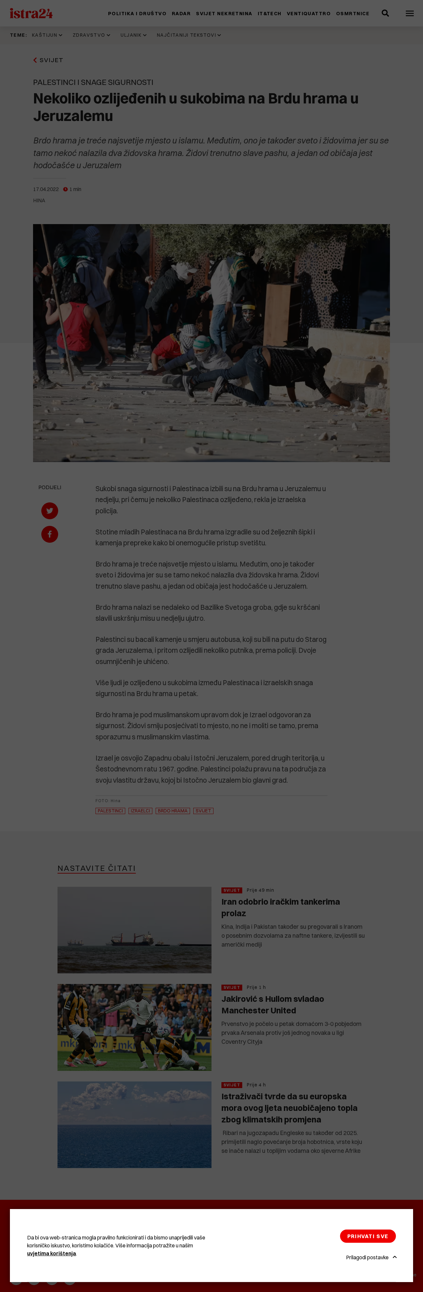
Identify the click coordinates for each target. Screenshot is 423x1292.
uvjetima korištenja (51, 1253)
